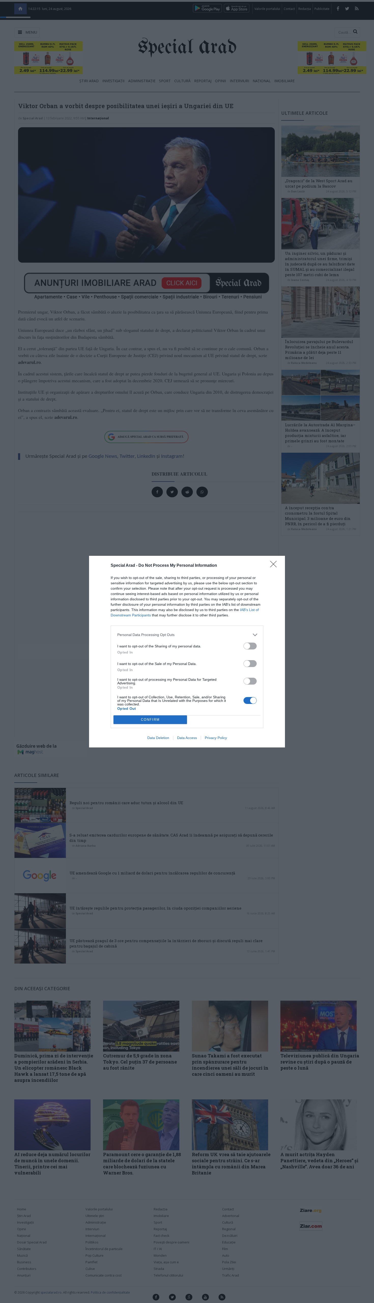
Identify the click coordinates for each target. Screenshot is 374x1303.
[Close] (275, 566)
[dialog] (187, 651)
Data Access (187, 738)
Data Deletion (158, 738)
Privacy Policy (216, 738)
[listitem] (187, 635)
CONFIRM (150, 719)
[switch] (250, 646)
